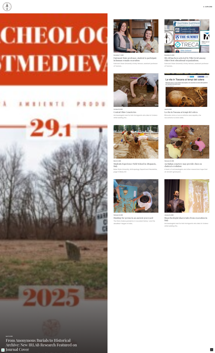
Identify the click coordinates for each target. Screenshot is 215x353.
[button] (136, 36)
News (154, 22)
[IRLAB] (7, 6)
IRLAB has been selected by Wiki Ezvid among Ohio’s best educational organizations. (185, 59)
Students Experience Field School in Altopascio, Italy (135, 165)
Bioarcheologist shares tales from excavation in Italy (185, 219)
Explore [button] (208, 7)
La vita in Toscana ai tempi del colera (181, 112)
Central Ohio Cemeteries (125, 112)
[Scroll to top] (211, 350)
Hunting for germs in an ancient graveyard (133, 218)
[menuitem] (207, 6)
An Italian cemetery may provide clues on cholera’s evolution (183, 165)
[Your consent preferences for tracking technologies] (3, 350)
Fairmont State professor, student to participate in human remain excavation (135, 59)
